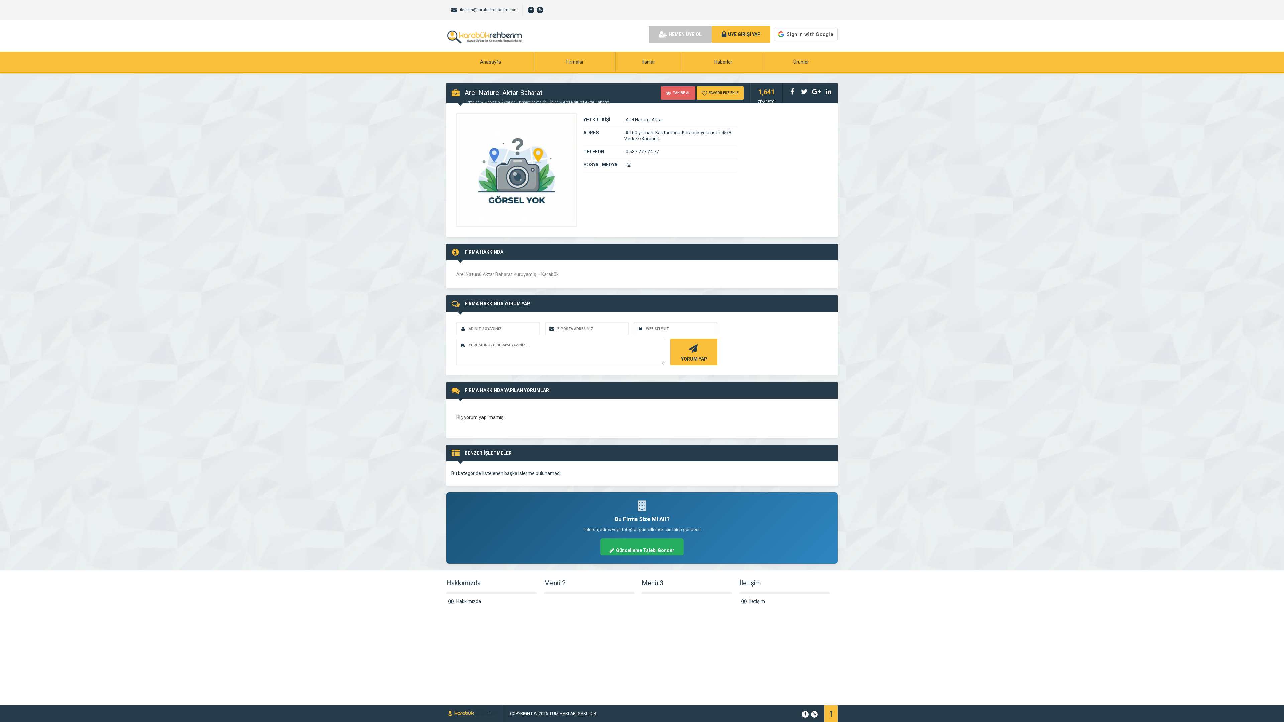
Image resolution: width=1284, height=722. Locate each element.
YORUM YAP (694, 359)
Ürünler (801, 62)
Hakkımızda (468, 601)
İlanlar (648, 62)
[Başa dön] (831, 713)
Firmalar (575, 62)
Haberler (723, 62)
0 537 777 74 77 (642, 151)
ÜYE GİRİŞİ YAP (744, 34)
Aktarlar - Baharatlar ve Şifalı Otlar (529, 102)
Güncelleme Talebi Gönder (645, 550)
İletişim (757, 601)
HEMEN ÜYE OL (685, 34)
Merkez (490, 102)
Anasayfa (490, 62)
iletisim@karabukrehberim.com (489, 10)
